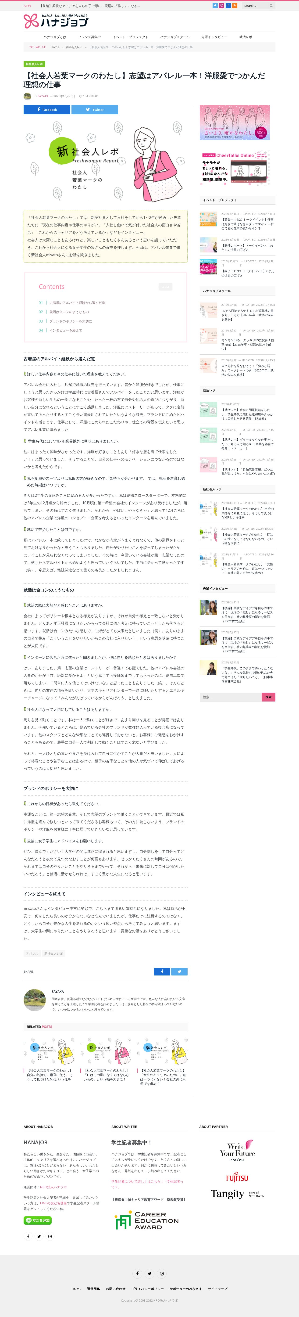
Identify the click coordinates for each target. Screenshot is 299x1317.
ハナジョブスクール (175, 37)
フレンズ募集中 (89, 37)
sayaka (43, 96)
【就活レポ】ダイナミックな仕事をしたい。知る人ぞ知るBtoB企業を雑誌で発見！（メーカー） (247, 444)
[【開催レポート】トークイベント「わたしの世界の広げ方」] (208, 244)
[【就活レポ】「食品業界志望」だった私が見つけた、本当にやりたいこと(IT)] (208, 464)
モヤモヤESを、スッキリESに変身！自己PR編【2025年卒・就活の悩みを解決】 (247, 344)
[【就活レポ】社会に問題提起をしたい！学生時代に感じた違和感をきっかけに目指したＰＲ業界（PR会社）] (208, 409)
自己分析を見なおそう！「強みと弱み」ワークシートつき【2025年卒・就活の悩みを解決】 (247, 370)
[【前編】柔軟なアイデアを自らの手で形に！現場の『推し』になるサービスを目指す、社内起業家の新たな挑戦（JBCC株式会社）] (208, 637)
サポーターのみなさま (186, 1289)
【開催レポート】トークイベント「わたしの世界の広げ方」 (247, 248)
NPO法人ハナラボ (53, 1187)
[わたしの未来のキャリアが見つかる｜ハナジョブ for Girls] (56, 21)
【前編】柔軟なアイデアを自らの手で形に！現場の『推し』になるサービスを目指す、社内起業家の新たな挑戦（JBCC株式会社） (91, 6)
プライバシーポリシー (148, 1289)
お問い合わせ (115, 1289)
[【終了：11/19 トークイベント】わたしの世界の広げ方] (208, 266)
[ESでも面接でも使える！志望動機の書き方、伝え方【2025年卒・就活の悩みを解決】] (208, 310)
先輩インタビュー (214, 37)
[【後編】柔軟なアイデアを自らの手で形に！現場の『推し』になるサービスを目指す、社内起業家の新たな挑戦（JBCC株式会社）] (208, 607)
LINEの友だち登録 (53, 1203)
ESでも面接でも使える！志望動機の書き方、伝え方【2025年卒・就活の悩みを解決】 (247, 315)
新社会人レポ (34, 64)
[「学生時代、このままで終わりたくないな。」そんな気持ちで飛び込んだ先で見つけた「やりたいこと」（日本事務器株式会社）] (208, 667)
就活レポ (245, 37)
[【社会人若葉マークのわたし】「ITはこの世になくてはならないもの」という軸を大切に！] (105, 1050)
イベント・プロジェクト (131, 37)
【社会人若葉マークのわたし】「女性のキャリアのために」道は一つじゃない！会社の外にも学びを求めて (163, 1077)
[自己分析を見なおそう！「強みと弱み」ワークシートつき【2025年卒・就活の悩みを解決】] (208, 365)
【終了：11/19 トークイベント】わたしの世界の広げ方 (248, 273)
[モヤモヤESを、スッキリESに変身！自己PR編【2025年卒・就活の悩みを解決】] (208, 335)
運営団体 (93, 1289)
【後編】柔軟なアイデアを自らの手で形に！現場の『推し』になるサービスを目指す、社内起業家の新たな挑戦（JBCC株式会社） (247, 614)
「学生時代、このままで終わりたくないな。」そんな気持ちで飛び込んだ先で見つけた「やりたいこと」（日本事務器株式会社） (247, 674)
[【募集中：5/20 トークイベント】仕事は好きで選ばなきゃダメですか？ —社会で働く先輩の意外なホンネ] (208, 219)
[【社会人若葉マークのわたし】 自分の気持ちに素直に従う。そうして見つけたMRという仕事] (49, 1050)
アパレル (32, 953)
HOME (76, 1289)
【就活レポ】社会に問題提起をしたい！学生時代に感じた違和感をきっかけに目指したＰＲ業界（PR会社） (247, 414)
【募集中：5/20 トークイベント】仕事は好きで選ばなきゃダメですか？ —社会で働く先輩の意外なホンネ (247, 224)
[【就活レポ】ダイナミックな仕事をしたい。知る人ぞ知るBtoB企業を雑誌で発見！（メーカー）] (208, 435)
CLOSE (165, 286)
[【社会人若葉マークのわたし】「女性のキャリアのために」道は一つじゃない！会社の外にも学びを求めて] (162, 1050)
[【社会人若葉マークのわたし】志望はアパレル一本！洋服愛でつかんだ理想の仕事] (106, 161)
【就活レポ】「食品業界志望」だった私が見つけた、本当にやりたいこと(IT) (248, 471)
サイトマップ (218, 1289)
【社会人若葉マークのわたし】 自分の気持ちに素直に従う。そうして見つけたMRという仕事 (50, 1075)
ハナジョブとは (54, 37)
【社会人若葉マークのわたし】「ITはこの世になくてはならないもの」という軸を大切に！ (106, 1075)
